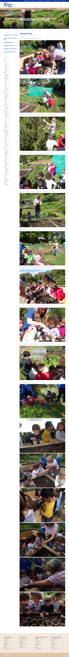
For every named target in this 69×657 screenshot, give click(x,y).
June (7, 63)
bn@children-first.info (7, 648)
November (8, 75)
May (7, 65)
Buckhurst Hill (33, 0)
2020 (6, 167)
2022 (6, 129)
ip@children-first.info (54, 648)
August (7, 60)
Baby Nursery (40, 0)
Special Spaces (53, 8)
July (7, 62)
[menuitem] (28, 9)
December (8, 74)
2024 (6, 91)
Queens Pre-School (56, 0)
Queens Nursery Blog (61, 8)
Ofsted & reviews (45, 8)
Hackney (63, 0)
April (7, 66)
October (7, 76)
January (7, 70)
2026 (6, 59)
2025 (6, 72)
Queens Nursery (48, 0)
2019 (6, 183)
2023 (6, 110)
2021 (6, 148)
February (8, 69)
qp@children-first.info (39, 648)
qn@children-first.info (23, 647)
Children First (26, 0)
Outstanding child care (36, 8)
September (8, 78)
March (7, 67)
